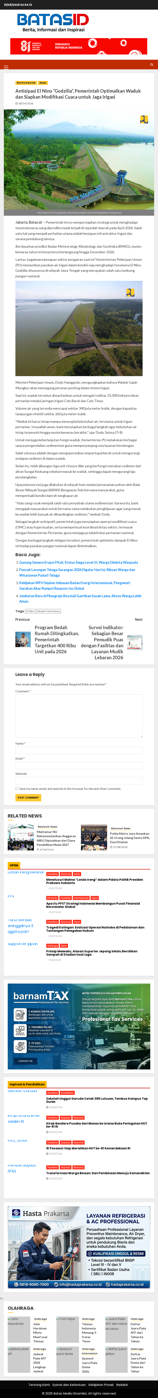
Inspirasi (65, 1117)
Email (20, 758)
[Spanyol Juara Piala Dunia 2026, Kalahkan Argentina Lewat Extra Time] (67, 1360)
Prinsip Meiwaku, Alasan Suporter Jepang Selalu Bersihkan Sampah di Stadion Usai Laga (91, 953)
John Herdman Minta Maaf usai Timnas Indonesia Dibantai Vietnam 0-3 (41, 1341)
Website (21, 773)
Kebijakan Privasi (100, 1385)
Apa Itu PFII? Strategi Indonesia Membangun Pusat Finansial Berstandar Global (93, 905)
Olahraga (52, 945)
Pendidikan (67, 1092)
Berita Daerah (26, 82)
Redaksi (122, 1385)
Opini (77, 874)
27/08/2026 (120, 847)
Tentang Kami (39, 1385)
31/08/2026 (47, 849)
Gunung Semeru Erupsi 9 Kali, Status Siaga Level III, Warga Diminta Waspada (78, 562)
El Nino (30, 611)
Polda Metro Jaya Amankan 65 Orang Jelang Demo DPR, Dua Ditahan (130, 838)
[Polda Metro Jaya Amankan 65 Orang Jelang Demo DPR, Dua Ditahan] (94, 837)
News (43, 82)
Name (20, 743)
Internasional (81, 897)
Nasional (44, 826)
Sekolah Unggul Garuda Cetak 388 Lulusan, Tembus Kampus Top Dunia (97, 1100)
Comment (22, 691)
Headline (52, 874)
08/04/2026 (26, 103)
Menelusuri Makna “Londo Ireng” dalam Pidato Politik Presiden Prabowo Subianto (94, 881)
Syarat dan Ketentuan (69, 1385)
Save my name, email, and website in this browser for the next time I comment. (70, 788)
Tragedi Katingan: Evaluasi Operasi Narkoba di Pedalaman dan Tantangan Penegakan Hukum (95, 929)
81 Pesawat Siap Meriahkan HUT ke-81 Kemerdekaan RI (88, 1148)
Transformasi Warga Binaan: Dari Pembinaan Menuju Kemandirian (98, 1173)
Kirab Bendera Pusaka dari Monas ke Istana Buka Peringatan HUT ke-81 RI (96, 1125)
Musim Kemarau (49, 611)
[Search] (151, 64)
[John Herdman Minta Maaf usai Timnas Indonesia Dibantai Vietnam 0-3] (19, 1330)
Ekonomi (52, 897)
